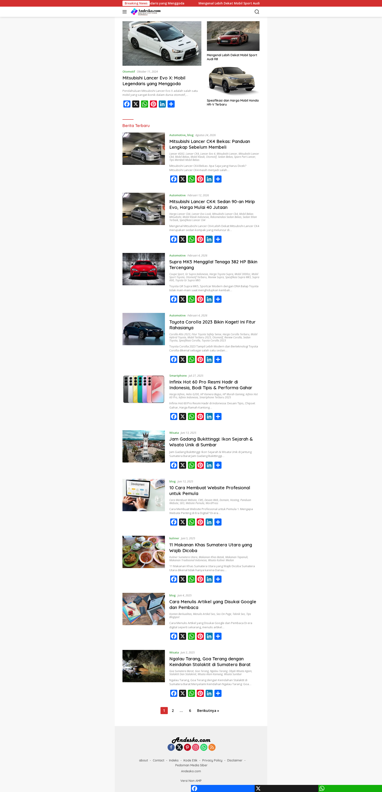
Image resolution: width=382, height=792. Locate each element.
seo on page (223, 614)
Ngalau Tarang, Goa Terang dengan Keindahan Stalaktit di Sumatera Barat (210, 661)
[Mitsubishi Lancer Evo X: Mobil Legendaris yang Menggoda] (161, 43)
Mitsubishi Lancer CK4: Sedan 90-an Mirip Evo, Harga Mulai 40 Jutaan (212, 204)
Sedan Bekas (225, 157)
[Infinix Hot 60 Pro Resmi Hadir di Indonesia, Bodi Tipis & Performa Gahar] (143, 398)
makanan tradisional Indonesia (188, 560)
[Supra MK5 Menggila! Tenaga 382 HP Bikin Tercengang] (143, 279)
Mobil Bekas (182, 157)
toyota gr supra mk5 (188, 280)
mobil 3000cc (242, 274)
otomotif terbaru (196, 277)
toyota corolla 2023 (214, 340)
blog (190, 135)
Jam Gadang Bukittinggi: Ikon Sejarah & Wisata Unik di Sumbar (211, 441)
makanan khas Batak (211, 557)
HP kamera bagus (210, 394)
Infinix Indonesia (188, 397)
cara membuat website (183, 500)
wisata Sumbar (233, 674)
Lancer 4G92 (176, 154)
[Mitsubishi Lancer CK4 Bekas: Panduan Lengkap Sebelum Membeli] (143, 159)
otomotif (211, 157)
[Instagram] (195, 748)
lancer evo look (201, 214)
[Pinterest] (153, 104)
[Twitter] (179, 748)
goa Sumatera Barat (181, 671)
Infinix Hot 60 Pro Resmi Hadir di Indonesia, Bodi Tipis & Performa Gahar (210, 384)
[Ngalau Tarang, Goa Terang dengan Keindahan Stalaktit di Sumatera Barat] (143, 675)
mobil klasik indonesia (196, 217)
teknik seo (239, 614)
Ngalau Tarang (218, 671)
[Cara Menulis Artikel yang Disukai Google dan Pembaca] (143, 618)
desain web (211, 500)
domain (224, 500)
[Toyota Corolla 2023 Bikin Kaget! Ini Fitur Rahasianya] (143, 339)
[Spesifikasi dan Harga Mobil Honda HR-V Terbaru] (233, 81)
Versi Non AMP (191, 781)
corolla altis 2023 (179, 334)
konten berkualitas (180, 614)
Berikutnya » (208, 710)
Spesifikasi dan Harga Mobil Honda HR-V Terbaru (233, 102)
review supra (216, 277)
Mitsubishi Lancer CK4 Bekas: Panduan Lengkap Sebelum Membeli (209, 144)
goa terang (202, 671)
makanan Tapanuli (236, 557)
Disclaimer (235, 760)
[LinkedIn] (162, 104)
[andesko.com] (152, 11)
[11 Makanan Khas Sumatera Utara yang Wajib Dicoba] (143, 561)
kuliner (174, 538)
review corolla (233, 337)
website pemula (195, 503)
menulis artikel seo (204, 614)
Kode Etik (190, 760)
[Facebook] (126, 104)
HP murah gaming (233, 394)
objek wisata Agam (240, 671)
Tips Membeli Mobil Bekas (184, 160)
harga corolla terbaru (236, 334)
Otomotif (128, 71)
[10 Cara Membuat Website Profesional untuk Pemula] (143, 504)
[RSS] (212, 748)
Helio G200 (192, 394)
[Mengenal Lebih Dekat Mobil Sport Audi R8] (233, 36)
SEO (182, 503)
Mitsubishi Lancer (227, 154)
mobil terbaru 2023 (199, 337)
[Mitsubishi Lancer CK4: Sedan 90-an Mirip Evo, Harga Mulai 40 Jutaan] (143, 219)
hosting (234, 500)
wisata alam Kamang (210, 674)
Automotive (177, 135)
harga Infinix (177, 394)
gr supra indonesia (196, 274)
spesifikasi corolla (189, 340)
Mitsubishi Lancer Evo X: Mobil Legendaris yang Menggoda (153, 80)
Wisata (174, 433)
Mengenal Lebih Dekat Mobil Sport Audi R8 (213, 3)
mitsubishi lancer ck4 (225, 214)
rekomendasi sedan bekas (225, 217)
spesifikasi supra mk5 (238, 277)
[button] (125, 11)
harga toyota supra (221, 274)
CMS (200, 500)
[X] (135, 104)
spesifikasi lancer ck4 (192, 220)
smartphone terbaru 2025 (215, 397)
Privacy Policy (212, 760)
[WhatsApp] (144, 104)
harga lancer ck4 (179, 214)
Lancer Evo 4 (207, 154)
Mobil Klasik (198, 157)
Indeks (174, 760)
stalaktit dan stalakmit (182, 674)
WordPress (212, 503)
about (143, 760)
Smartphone (178, 376)
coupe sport (176, 274)
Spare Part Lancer (244, 157)
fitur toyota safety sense (206, 334)
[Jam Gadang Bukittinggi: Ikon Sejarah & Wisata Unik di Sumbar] (143, 451)
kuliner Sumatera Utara (183, 557)
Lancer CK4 (192, 154)
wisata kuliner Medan (221, 560)
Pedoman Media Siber (191, 765)
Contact (158, 760)
